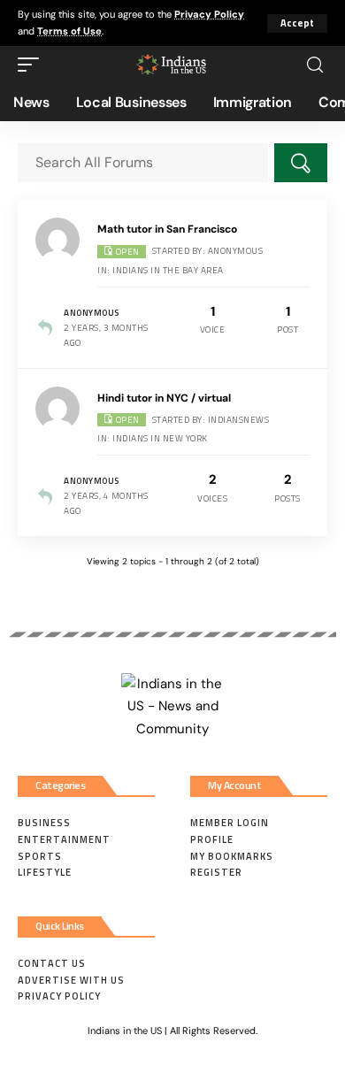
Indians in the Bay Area (168, 270)
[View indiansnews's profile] (60, 409)
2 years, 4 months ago (106, 503)
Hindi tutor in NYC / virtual (164, 398)
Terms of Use (69, 31)
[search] (315, 65)
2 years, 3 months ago (106, 335)
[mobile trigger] (33, 64)
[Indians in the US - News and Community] (172, 64)
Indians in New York (160, 438)
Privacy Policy (209, 14)
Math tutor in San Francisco (167, 229)
